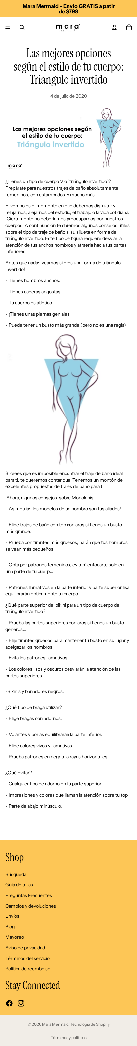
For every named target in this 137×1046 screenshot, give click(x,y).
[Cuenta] (114, 27)
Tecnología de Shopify (90, 1024)
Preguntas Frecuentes (28, 895)
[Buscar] (22, 27)
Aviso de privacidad (25, 948)
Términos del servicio (27, 958)
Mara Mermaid (55, 1024)
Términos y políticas (69, 1037)
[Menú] (7, 27)
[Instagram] (21, 1003)
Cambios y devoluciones (30, 906)
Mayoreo (14, 937)
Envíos (12, 916)
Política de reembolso (27, 969)
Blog (10, 926)
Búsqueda (15, 874)
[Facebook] (9, 1003)
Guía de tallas (19, 885)
